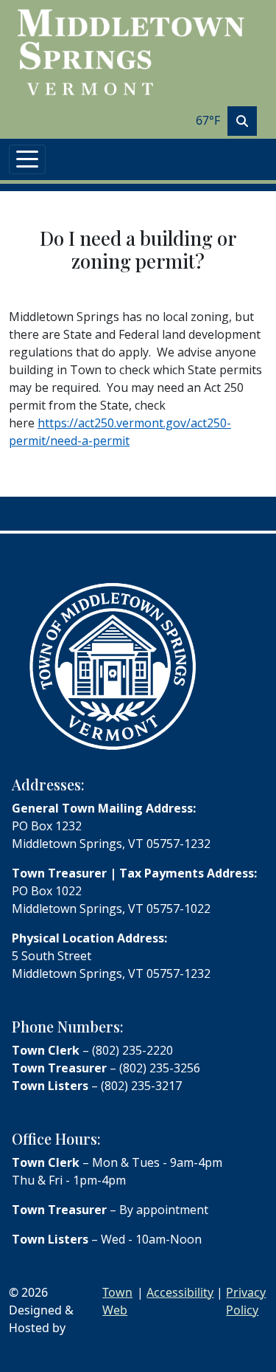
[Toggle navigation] (27, 159)
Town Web (117, 1301)
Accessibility (179, 1292)
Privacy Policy (246, 1301)
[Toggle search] (242, 121)
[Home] (132, 51)
